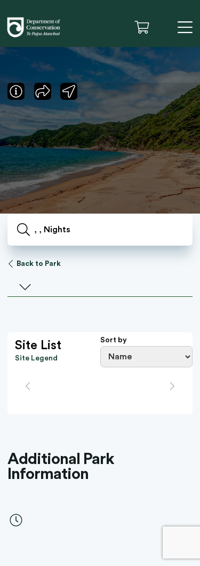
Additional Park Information (60, 467)
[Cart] (145, 27)
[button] (163, 27)
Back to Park (39, 264)
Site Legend (36, 358)
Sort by (113, 340)
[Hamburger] (185, 27)
